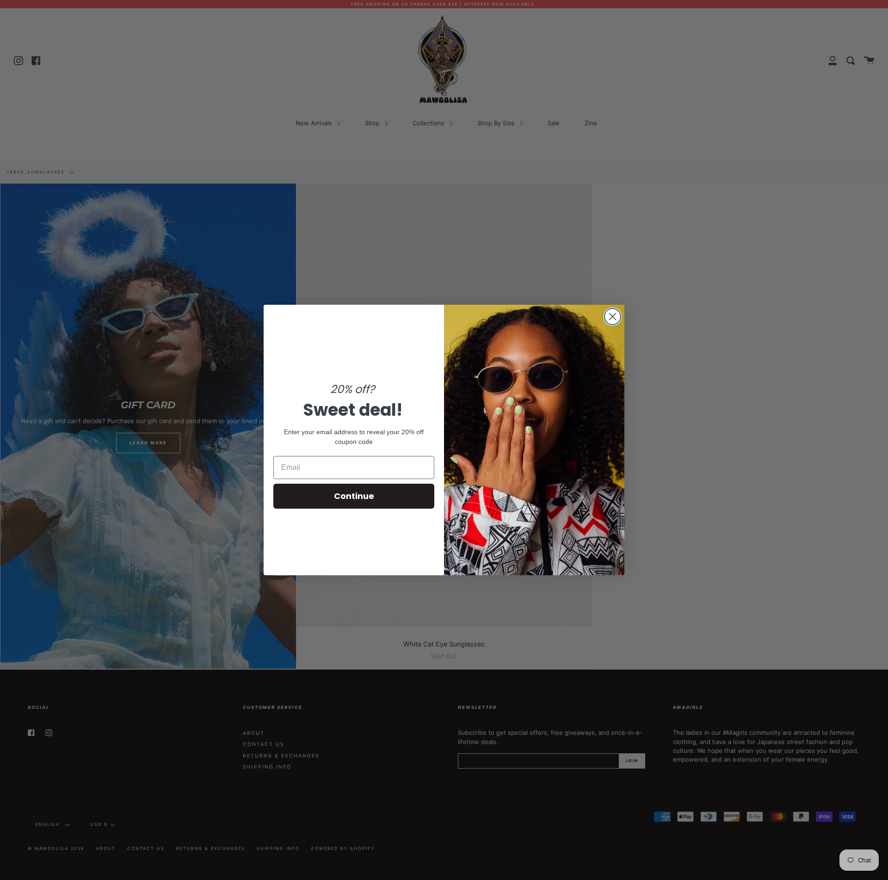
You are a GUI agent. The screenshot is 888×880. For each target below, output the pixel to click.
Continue (354, 496)
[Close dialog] (612, 316)
